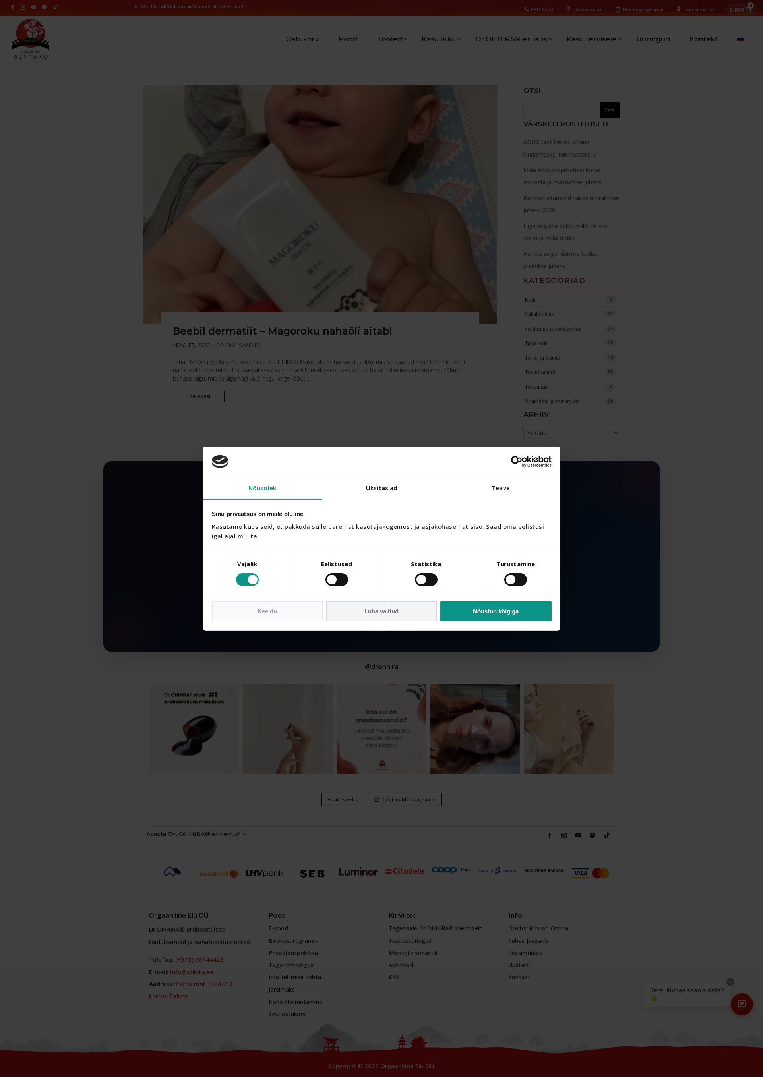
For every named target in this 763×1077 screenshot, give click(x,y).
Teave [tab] (501, 488)
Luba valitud (381, 611)
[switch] (336, 579)
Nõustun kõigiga (496, 611)
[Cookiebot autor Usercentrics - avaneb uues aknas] (517, 462)
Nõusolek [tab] (262, 488)
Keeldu (267, 611)
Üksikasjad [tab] (381, 488)
